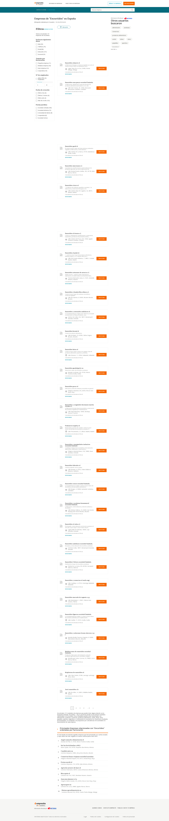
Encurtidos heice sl (71, 349)
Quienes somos (97, 808)
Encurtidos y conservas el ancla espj (77, 580)
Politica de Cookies (95, 816)
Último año (41, 98)
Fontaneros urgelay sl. (72, 426)
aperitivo (124, 43)
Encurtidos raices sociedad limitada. (77, 484)
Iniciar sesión (129, 3)
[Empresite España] (39, 3)
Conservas (115, 31)
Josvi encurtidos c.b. (72, 689)
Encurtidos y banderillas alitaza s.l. (77, 292)
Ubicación (40, 52)
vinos (129, 39)
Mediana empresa (43, 65)
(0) (42, 93)
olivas (122, 39)
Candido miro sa (67, 751)
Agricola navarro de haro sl (71, 768)
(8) (45, 113)
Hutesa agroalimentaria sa (71, 790)
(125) (44, 100)
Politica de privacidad (129, 816)
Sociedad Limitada (43, 108)
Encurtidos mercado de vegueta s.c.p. (77, 597)
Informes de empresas (55, 3)
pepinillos (115, 43)
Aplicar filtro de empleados (42, 78)
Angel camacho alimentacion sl (72, 740)
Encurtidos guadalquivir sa (74, 368)
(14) (43, 68)
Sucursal (40, 54)
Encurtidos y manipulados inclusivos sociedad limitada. (77, 445)
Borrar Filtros (48, 29)
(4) (42, 98)
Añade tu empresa (115, 3)
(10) (42, 71)
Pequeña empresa (43, 63)
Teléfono (40, 47)
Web (39, 44)
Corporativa (41, 71)
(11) (44, 63)
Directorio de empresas (73, 3)
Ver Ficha (101, 68)
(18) (44, 65)
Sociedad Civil (42, 118)
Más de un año (42, 100)
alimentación (116, 27)
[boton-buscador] (132, 10)
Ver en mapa (68, 74)
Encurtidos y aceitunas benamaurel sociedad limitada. (77, 504)
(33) (41, 54)
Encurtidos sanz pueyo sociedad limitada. (79, 82)
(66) (41, 49)
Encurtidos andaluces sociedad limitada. (79, 544)
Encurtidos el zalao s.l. (72, 524)
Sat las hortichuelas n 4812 (70, 745)
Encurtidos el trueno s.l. (73, 233)
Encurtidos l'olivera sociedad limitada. (78, 562)
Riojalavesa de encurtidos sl (74, 672)
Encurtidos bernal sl (72, 331)
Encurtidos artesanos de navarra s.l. (77, 272)
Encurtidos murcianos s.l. (73, 166)
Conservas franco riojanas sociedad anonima (77, 756)
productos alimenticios (119, 35)
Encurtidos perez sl (71, 386)
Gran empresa (42, 68)
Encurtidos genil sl (71, 146)
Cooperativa (41, 115)
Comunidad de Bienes (44, 113)
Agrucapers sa (66, 785)
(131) (42, 52)
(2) (43, 118)
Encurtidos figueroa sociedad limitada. (78, 614)
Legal (85, 816)
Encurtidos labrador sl (72, 465)
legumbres (115, 47)
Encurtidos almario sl (72, 63)
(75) (42, 47)
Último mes (41, 93)
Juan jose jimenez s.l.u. (69, 779)
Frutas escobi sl (66, 762)
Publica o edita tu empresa (126, 808)
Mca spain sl (65, 773)
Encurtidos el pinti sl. (72, 253)
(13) (44, 110)
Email (39, 49)
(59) (40, 44)
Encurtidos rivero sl (72, 185)
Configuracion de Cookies (112, 816)
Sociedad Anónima (43, 110)
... (88, 708)
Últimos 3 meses (43, 95)
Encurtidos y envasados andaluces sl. (77, 311)
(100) (45, 108)
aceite (114, 39)
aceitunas (127, 27)
